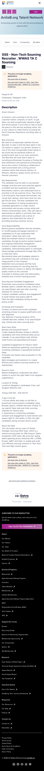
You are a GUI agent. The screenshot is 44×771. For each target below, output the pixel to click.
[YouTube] (22, 764)
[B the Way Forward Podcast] (30, 764)
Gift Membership (8, 651)
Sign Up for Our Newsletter (21, 526)
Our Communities (8, 643)
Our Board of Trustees (10, 551)
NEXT (4, 603)
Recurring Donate (8, 630)
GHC (3, 615)
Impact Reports (7, 670)
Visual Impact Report (9, 674)
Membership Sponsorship (11, 639)
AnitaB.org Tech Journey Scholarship (15, 693)
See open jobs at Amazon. (17, 79)
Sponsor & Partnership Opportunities (15, 634)
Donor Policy (6, 752)
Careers (4, 563)
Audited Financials (8, 559)
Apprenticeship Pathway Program (13, 578)
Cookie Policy (6, 743)
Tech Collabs (6, 611)
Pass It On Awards (8, 689)
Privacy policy (16, 501)
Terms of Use (6, 740)
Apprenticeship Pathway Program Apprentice (18, 599)
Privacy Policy (7, 738)
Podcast (4, 713)
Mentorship (6, 574)
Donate (4, 626)
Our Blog (5, 708)
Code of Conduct (8, 749)
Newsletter (6, 728)
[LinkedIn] (14, 12)
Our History (6, 543)
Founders (5, 582)
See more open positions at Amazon (22, 481)
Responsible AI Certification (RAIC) (14, 607)
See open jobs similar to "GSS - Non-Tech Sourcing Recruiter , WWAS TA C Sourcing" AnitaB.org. (24, 84)
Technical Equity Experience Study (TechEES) (18, 666)
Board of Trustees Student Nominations (16, 555)
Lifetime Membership (9, 595)
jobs (15, 42)
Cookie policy (27, 501)
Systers (4, 647)
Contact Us (6, 723)
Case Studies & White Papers (12, 662)
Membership (6, 591)
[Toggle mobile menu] (39, 3)
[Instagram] (4, 12)
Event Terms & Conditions (11, 746)
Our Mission (6, 538)
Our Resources (7, 704)
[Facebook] (9, 12)
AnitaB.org (31, 758)
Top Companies (7, 678)
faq (35, 12)
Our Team (5, 547)
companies (25, 42)
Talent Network (7, 586)
